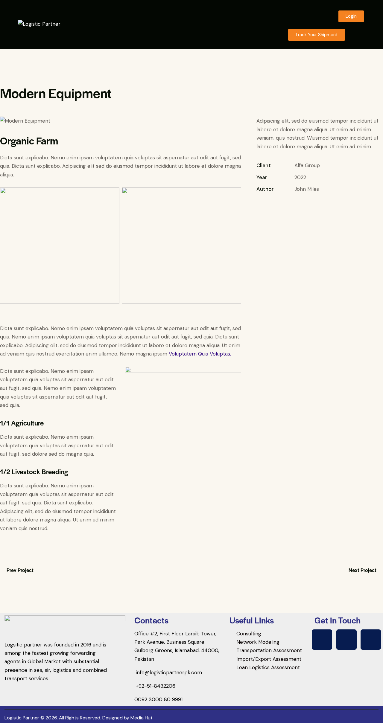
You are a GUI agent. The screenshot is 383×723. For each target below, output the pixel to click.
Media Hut (141, 718)
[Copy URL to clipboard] (301, 207)
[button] (358, 35)
